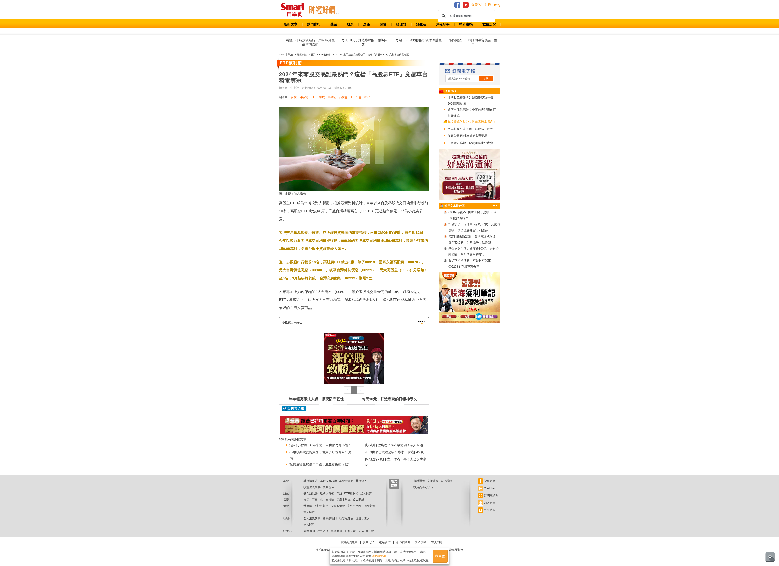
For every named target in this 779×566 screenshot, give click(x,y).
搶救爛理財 (330, 518)
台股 (294, 97)
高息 (359, 97)
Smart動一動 (366, 531)
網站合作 (385, 542)
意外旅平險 (354, 505)
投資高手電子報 (423, 487)
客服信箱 (489, 509)
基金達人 (361, 480)
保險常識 (369, 505)
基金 (333, 24)
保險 (383, 24)
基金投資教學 (328, 480)
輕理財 (401, 24)
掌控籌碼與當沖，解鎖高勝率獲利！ (472, 121)
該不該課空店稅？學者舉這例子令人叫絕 (394, 445)
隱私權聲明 (403, 542)
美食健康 (336, 531)
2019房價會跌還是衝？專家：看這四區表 (394, 452)
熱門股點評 (310, 493)
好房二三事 (310, 499)
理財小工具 (363, 518)
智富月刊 (489, 480)
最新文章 (290, 24)
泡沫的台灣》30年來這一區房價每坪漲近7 (319, 445)
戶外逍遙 (322, 531)
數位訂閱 (489, 24)
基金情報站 (310, 480)
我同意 (440, 556)
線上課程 (446, 480)
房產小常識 (343, 499)
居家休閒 (309, 531)
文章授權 (420, 542)
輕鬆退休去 (346, 518)
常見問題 (437, 542)
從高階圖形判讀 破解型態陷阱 (468, 135)
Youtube (489, 488)
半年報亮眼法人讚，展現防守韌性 (316, 399)
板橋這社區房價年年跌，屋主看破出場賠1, (320, 464)
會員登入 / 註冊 (481, 4)
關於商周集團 (349, 542)
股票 (350, 24)
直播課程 (432, 480)
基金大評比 (346, 480)
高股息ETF (346, 97)
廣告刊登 (368, 542)
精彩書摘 (466, 24)
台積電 (303, 97)
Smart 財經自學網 (294, 10)
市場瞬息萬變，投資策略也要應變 (470, 143)
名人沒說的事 (312, 518)
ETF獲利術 (351, 493)
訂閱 (486, 78)
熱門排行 (314, 24)
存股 (339, 493)
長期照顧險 (321, 505)
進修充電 (350, 531)
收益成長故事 (312, 487)
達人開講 (366, 493)
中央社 (332, 97)
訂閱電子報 (490, 495)
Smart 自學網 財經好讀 (323, 10)
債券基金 (328, 487)
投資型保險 (338, 505)
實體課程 (419, 480)
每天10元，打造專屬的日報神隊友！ (364, 42)
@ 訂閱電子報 (294, 408)
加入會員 (489, 502)
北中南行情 (327, 499)
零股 (322, 97)
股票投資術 (327, 493)
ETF (313, 97)
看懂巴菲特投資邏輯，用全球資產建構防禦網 (310, 42)
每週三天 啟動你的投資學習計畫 (419, 40)
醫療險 (307, 505)
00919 (368, 97)
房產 (366, 24)
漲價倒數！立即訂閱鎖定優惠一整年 (473, 42)
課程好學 (443, 24)
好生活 (421, 24)
